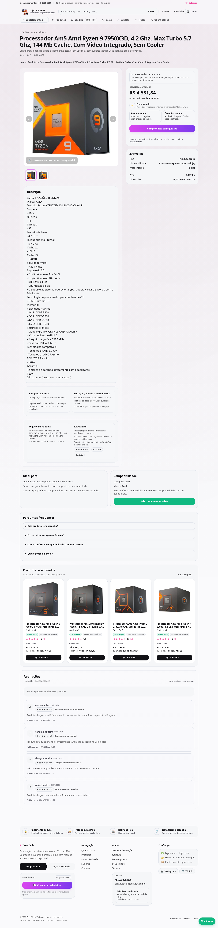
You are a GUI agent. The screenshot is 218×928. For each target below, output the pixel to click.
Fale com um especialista (154, 501)
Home (23, 62)
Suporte (85, 863)
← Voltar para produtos (33, 32)
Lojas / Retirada (61, 866)
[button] (71, 119)
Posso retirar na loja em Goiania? (45, 535)
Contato (79, 455)
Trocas (195, 918)
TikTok (187, 871)
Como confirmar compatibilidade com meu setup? (55, 544)
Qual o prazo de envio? (40, 553)
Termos (116, 868)
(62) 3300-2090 (44, 3)
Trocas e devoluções (123, 850)
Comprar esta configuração (162, 128)
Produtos (33, 62)
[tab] (31, 175)
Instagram (168, 871)
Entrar (165, 11)
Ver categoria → (186, 574)
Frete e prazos (82, 449)
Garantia (97, 449)
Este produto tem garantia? (42, 525)
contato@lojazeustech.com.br (131, 883)
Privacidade (118, 863)
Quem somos (88, 850)
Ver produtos (33, 866)
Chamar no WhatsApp (47, 885)
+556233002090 (123, 879)
